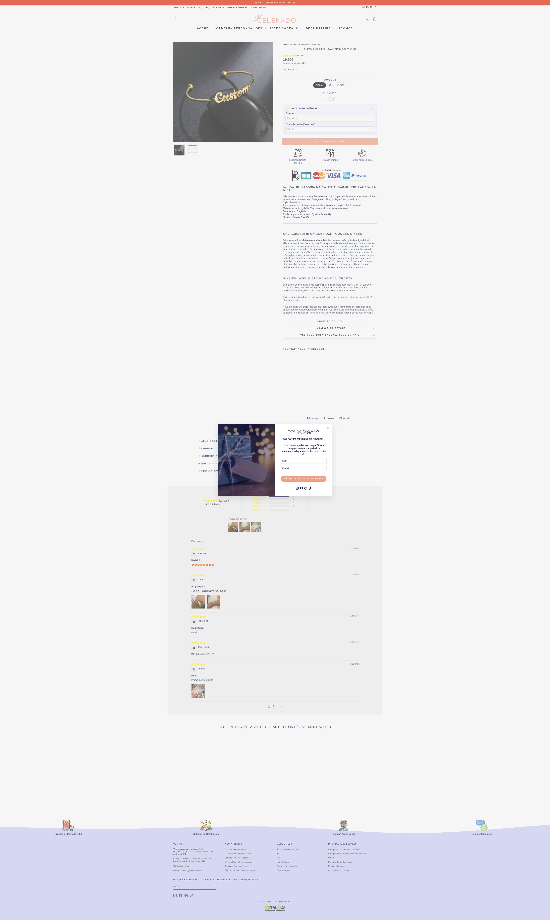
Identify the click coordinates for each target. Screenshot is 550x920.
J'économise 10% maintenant (303, 478)
